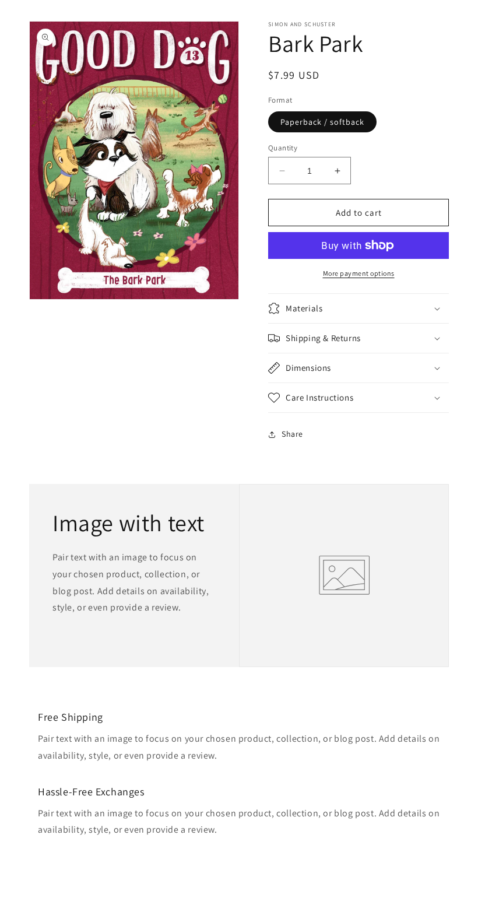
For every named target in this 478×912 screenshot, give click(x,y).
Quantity (282, 148)
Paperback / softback (322, 122)
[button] (358, 308)
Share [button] (292, 434)
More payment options (359, 273)
